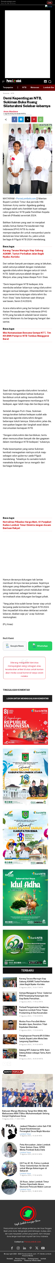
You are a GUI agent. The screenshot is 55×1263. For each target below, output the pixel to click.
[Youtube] (43, 1248)
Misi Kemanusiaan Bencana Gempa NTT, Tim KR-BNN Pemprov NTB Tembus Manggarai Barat (27, 335)
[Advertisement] (27, 44)
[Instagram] (18, 1248)
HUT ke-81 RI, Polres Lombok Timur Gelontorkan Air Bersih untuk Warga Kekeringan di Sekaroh (34, 1167)
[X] (27, 119)
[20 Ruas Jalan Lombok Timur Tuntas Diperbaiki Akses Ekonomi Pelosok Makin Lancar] (9, 1187)
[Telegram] (21, 119)
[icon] (45, 82)
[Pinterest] (34, 119)
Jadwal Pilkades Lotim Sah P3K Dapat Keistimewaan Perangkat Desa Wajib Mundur (35, 1129)
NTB (12, 93)
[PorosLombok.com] (14, 81)
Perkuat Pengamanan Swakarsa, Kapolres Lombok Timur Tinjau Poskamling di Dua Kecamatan (34, 1010)
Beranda (6, 93)
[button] (50, 81)
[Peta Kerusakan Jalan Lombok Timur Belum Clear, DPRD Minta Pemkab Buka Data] (9, 1150)
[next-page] (9, 1064)
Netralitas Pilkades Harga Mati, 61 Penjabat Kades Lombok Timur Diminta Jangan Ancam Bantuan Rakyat (27, 525)
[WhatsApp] (40, 119)
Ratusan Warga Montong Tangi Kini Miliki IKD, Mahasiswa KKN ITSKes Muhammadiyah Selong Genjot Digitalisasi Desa (25, 1113)
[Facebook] (14, 119)
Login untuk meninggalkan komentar (28, 698)
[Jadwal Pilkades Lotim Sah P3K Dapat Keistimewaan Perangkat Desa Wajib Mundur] (9, 1131)
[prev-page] (4, 1064)
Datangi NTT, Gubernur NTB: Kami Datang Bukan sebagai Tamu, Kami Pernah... (35, 1053)
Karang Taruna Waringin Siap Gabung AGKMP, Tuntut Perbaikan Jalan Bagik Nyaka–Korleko (23, 253)
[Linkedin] (24, 1248)
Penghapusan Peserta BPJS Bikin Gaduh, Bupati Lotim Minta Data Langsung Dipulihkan (34, 1039)
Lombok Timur (7, 1106)
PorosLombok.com (26, 198)
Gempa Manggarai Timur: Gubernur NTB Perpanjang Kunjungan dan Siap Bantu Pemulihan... (35, 996)
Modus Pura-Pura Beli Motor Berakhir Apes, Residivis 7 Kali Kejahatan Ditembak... (33, 1024)
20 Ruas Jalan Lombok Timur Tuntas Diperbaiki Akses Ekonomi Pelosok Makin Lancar (35, 1184)
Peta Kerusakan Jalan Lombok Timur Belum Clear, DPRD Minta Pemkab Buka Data (35, 1147)
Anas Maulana (11, 111)
